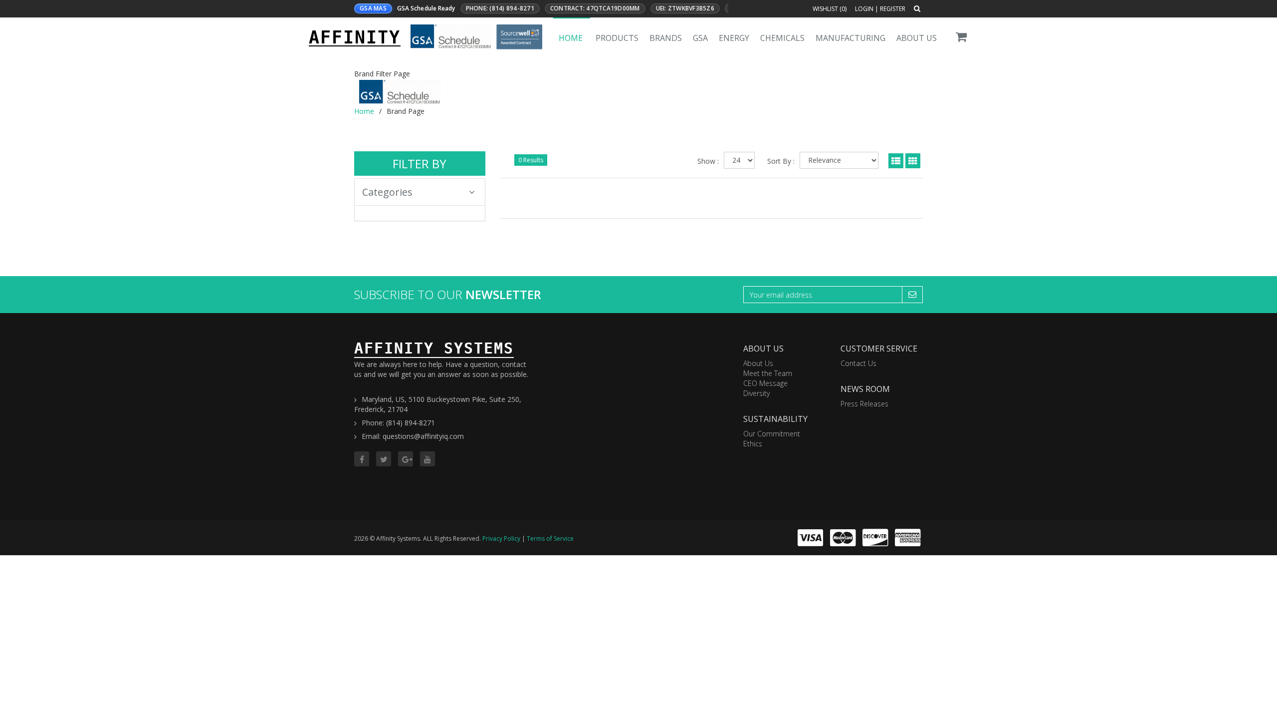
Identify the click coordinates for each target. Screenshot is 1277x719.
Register (892, 8)
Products (617, 37)
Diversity (756, 393)
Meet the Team (767, 373)
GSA (700, 37)
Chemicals (782, 37)
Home (571, 37)
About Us (916, 37)
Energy (734, 37)
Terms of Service (550, 538)
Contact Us (858, 363)
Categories (387, 192)
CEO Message (765, 383)
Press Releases (864, 403)
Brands (665, 37)
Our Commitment (771, 433)
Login (864, 8)
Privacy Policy (501, 538)
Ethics (752, 443)
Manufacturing (850, 37)
